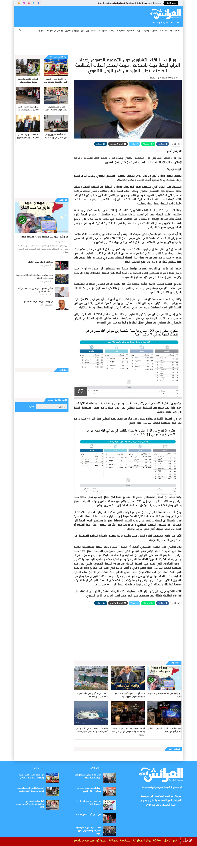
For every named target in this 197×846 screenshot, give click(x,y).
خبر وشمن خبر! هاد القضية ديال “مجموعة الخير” (44, 237)
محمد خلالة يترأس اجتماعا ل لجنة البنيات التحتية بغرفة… (87, 776)
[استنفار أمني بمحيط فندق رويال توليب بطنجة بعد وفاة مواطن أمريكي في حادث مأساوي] (128, 713)
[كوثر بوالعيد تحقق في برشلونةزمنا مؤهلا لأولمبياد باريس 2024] (56, 95)
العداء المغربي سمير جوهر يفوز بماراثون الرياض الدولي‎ (88, 789)
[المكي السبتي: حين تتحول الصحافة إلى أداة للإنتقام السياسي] (61, 292)
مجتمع (93, 30)
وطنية (146, 30)
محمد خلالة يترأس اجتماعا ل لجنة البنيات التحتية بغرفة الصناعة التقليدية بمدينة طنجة (129, 3)
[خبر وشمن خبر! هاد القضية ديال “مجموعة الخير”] (164, 678)
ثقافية (122, 30)
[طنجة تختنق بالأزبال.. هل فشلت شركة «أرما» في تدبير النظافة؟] (91, 678)
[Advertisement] (78, 16)
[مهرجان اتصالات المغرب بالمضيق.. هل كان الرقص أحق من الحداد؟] (164, 713)
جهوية (154, 30)
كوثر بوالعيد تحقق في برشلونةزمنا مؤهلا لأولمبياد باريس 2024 (30, 804)
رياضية (112, 30)
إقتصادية (130, 30)
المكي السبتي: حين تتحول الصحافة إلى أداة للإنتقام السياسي (35, 290)
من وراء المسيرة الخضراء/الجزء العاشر (38, 301)
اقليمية (164, 30)
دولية (139, 30)
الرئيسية (173, 30)
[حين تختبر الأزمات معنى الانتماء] (61, 266)
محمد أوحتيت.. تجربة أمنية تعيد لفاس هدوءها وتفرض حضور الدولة (34, 276)
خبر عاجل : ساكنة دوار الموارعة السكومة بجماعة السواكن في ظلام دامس (125, 840)
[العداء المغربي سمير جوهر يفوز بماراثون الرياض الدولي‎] (109, 792)
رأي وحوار (85, 30)
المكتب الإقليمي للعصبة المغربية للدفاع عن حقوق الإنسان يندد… (30, 789)
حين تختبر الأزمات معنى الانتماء (40, 262)
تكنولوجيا (103, 30)
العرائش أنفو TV (53, 30)
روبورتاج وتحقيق (72, 30)
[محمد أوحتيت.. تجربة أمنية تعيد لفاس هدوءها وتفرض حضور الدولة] (128, 678)
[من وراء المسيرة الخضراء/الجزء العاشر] (61, 305)
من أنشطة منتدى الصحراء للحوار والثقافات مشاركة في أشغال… (31, 776)
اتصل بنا (41, 30)
